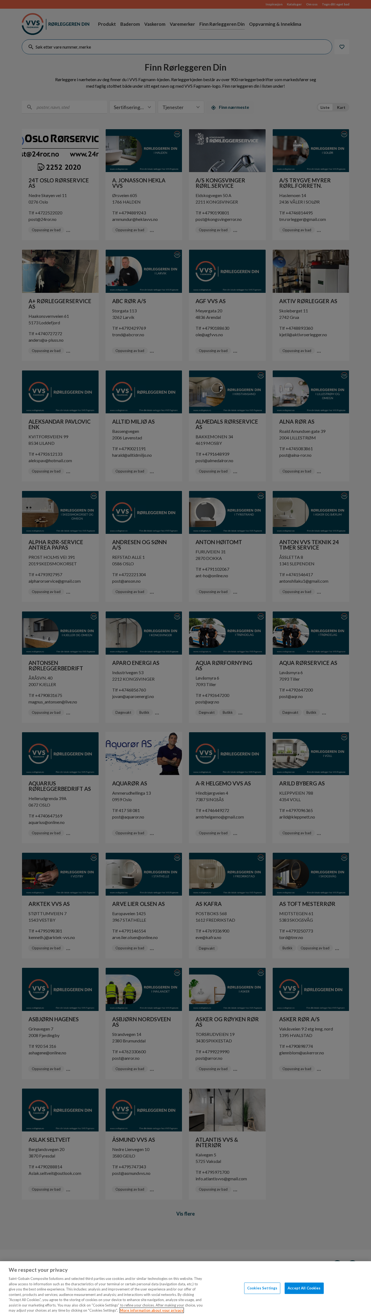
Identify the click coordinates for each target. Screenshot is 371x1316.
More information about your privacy (151, 1310)
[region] (185, 1288)
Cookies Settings (262, 1288)
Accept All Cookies (304, 1288)
